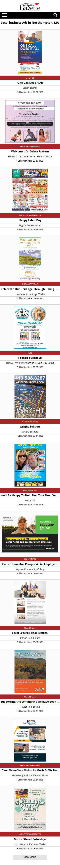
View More (30, 857)
